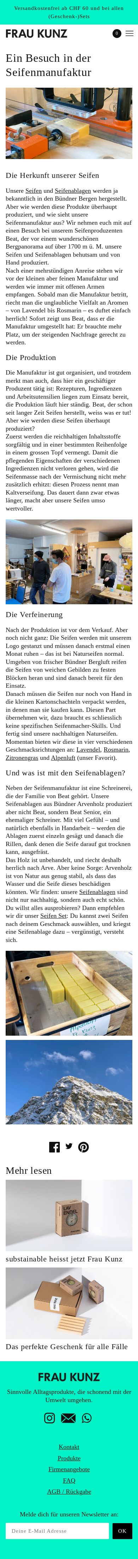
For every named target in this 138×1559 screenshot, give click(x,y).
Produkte (69, 1458)
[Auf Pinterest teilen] (83, 1147)
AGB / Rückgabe (69, 1491)
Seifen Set (53, 915)
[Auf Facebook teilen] (54, 1147)
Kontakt (69, 1446)
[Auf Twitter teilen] (69, 1146)
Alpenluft (63, 757)
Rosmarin (116, 749)
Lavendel (88, 749)
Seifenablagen (73, 190)
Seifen (33, 190)
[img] (49, 1420)
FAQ (69, 1480)
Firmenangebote (69, 1469)
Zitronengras (22, 757)
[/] (43, 33)
